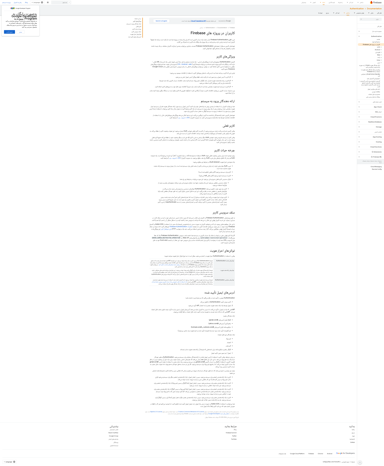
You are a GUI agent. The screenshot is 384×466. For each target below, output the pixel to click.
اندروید (183, 118)
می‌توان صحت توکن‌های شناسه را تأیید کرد (170, 265)
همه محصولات (282, 454)
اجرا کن (351, 2)
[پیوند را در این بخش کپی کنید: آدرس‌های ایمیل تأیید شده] (202, 293)
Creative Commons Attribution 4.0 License (191, 412)
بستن (20, 32)
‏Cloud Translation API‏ (198, 21)
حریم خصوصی (345, 462)
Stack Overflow (113, 433)
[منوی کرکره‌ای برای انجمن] (310, 2)
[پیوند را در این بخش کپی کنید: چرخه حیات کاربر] (212, 150)
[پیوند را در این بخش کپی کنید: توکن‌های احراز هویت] (208, 251)
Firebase (232, 27)
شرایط (353, 462)
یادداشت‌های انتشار (113, 439)
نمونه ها (320, 13)
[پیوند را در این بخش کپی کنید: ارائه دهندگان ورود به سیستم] (199, 101)
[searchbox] (371, 19)
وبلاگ (26, 2)
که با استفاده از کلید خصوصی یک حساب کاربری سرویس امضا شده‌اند (169, 282)
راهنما (353, 429)
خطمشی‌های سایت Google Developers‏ (218, 414)
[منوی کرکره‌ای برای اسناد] (320, 2)
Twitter (234, 436)
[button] (372, 31)
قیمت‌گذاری (332, 2)
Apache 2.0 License (156, 412)
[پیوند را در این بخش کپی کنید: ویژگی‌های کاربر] (214, 56)
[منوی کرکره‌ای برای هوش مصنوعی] (354, 12)
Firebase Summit (231, 433)
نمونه (353, 436)
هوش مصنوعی (360, 13)
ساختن (361, 2)
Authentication (357, 8)
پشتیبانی (303, 2)
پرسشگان (116, 442)
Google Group (113, 436)
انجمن (314, 2)
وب (179, 118)
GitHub (352, 442)
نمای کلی (379, 13)
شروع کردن (9, 32)
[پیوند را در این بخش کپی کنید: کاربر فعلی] (221, 126)
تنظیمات (181, 227)
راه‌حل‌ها (340, 2)
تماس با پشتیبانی (114, 429)
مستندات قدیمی (114, 445)
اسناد (323, 2)
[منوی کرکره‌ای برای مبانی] (368, 12)
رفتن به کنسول (18, 2)
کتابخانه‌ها (352, 439)
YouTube (233, 439)
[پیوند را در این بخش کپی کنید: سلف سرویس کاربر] (211, 212)
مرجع (327, 13)
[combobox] (61, 2)
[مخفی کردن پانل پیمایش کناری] (360, 462)
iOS (179, 64)
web (190, 64)
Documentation (374, 8)
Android (184, 64)
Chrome (320, 454)
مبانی (372, 13)
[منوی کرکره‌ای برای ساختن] (357, 2)
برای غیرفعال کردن (166, 229)
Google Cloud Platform (297, 454)
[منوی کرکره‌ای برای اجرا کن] (346, 2)
